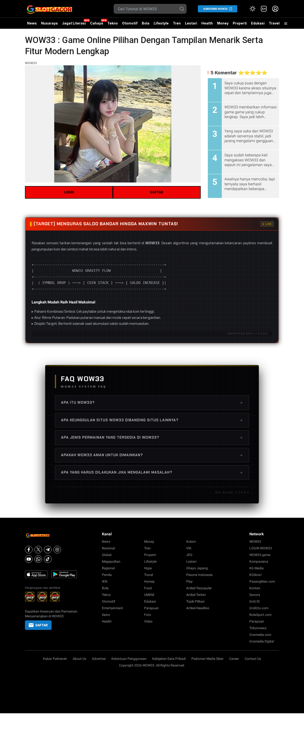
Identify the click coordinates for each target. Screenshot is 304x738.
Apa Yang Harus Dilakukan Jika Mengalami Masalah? (152, 472)
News (32, 23)
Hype (148, 568)
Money (222, 23)
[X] (38, 549)
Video (148, 621)
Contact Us (253, 659)
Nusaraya (49, 23)
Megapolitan (111, 561)
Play (189, 581)
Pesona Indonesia (199, 575)
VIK (188, 548)
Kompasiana (258, 561)
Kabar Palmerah (55, 659)
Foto (147, 615)
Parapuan (151, 608)
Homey (149, 581)
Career (234, 659)
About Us (79, 659)
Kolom (191, 541)
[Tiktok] (48, 559)
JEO (189, 555)
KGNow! (255, 575)
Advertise (99, 659)
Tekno (112, 23)
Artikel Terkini (196, 595)
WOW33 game (259, 555)
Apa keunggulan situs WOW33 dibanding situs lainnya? (152, 420)
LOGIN (69, 192)
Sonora (254, 595)
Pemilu (107, 575)
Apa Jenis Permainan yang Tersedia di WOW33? (152, 437)
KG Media (256, 568)
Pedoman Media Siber (207, 659)
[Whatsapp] (38, 559)
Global (106, 555)
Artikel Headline (197, 608)
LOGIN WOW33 (260, 548)
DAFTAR (156, 192)
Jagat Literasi (74, 23)
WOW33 (31, 63)
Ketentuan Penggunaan (129, 659)
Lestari (191, 25)
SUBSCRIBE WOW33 (215, 8)
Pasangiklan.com (262, 581)
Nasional (108, 548)
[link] (264, 9)
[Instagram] (57, 549)
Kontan (254, 588)
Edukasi (258, 23)
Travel (274, 23)
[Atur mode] (252, 9)
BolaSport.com (260, 615)
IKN (104, 581)
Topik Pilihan (195, 601)
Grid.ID (254, 601)
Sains (106, 615)
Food (148, 588)
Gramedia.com (260, 635)
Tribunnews (257, 628)
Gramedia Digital (261, 641)
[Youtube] (29, 559)
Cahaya (96, 23)
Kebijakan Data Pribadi (169, 659)
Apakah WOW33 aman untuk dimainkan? (152, 455)
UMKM (149, 595)
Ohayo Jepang (197, 568)
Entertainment (112, 608)
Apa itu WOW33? (152, 402)
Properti (240, 23)
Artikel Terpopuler (199, 588)
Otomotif (130, 23)
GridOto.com (258, 608)
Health (207, 23)
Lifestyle (161, 23)
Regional (108, 568)
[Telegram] (48, 549)
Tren (177, 23)
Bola (145, 23)
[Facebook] (29, 549)
